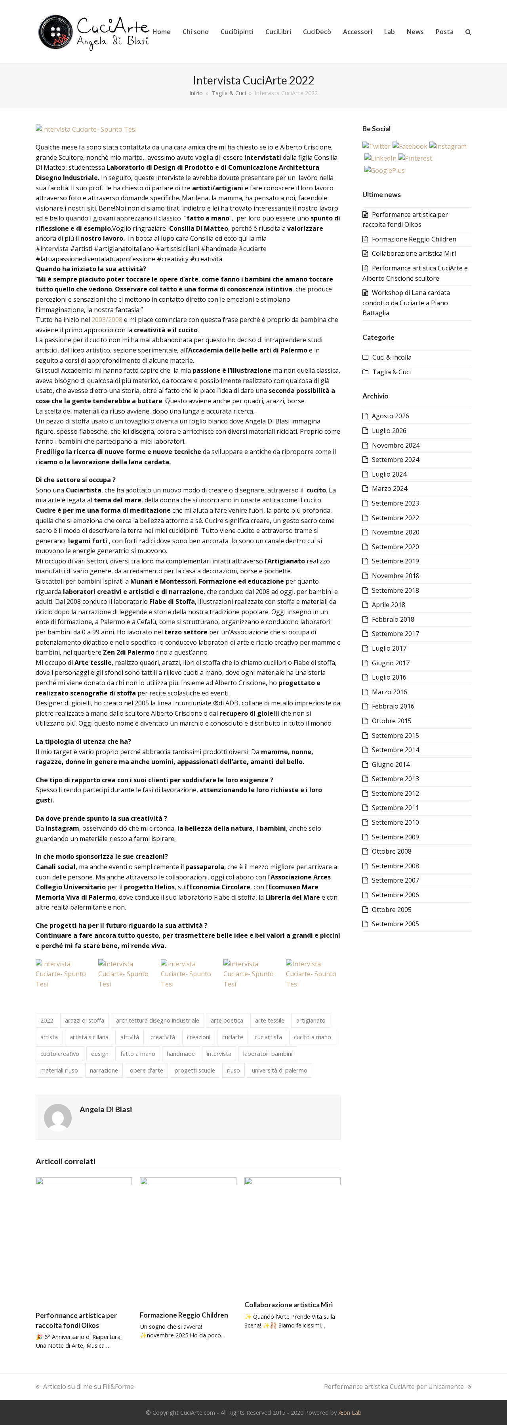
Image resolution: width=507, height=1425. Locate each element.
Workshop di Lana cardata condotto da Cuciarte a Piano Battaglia (406, 302)
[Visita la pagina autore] (58, 1117)
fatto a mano (137, 1053)
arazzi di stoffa (84, 1020)
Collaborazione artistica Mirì (288, 1305)
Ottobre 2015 (392, 720)
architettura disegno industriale (157, 1020)
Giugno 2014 (391, 764)
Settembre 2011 (395, 807)
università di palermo (279, 1070)
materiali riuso (59, 1070)
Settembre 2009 (395, 837)
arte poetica (227, 1020)
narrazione (104, 1070)
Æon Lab (350, 1412)
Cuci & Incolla (392, 357)
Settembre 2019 (395, 561)
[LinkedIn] (380, 158)
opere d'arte (146, 1070)
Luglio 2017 (389, 648)
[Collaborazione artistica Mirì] (292, 1235)
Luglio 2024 (389, 474)
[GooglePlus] (384, 170)
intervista (219, 1053)
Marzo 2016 (389, 692)
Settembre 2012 (395, 793)
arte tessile (269, 1020)
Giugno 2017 (391, 663)
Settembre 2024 (395, 459)
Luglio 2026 (389, 430)
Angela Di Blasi (106, 1109)
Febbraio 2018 (393, 619)
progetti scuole (195, 1070)
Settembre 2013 (395, 778)
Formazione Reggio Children (184, 1315)
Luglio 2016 (389, 677)
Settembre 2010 (395, 822)
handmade (181, 1053)
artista (49, 1037)
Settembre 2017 (395, 633)
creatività (163, 1037)
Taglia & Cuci (391, 372)
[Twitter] (376, 146)
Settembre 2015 (395, 735)
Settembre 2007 (395, 880)
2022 (46, 1020)
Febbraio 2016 (393, 706)
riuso (233, 1070)
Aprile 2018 (388, 604)
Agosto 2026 (390, 416)
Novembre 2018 (395, 575)
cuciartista (268, 1037)
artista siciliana (89, 1037)
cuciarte (232, 1037)
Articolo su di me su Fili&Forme (88, 1386)
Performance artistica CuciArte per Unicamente (394, 1386)
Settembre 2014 (395, 749)
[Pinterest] (415, 158)
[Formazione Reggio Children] (188, 1240)
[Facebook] (410, 146)
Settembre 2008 (395, 866)
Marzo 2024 (389, 488)
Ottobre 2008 (392, 851)
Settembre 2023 (395, 503)
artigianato (311, 1020)
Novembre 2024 (395, 445)
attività (129, 1037)
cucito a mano (312, 1037)
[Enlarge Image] (86, 128)
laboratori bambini (267, 1053)
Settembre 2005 (395, 923)
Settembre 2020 (395, 546)
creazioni (198, 1037)
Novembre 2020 (395, 532)
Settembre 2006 (395, 895)
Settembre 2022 (395, 517)
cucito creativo (59, 1053)
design (100, 1053)
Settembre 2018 (395, 590)
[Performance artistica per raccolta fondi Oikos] (84, 1240)
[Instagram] (448, 146)
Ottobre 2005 (392, 909)
